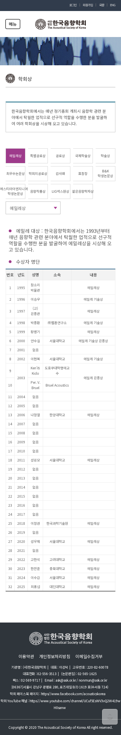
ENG (112, 5)
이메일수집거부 (88, 656)
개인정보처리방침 (54, 656)
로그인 (73, 5)
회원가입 (88, 5)
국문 (101, 5)
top (109, 716)
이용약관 (26, 656)
